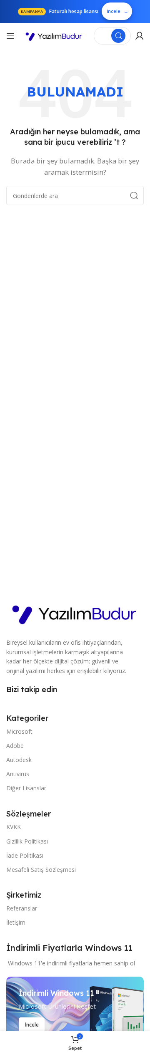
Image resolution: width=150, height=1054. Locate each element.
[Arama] (118, 36)
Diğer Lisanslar (26, 788)
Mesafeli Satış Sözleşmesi (41, 869)
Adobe (15, 746)
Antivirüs (17, 774)
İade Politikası (24, 855)
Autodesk (19, 760)
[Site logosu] (54, 36)
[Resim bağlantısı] (75, 612)
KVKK (13, 827)
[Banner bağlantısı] (75, 1010)
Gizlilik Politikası (27, 841)
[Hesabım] (139, 35)
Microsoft (19, 731)
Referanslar (21, 908)
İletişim (15, 922)
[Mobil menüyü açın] (10, 35)
